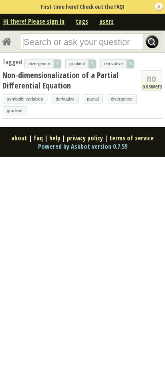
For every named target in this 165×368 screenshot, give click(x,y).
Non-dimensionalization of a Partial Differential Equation (60, 80)
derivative (65, 99)
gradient (14, 110)
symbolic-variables (25, 99)
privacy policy (85, 138)
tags (82, 21)
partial (93, 99)
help (54, 138)
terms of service (131, 138)
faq (38, 138)
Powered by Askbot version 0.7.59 (82, 146)
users (106, 21)
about (19, 138)
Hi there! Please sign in (33, 21)
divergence (122, 99)
